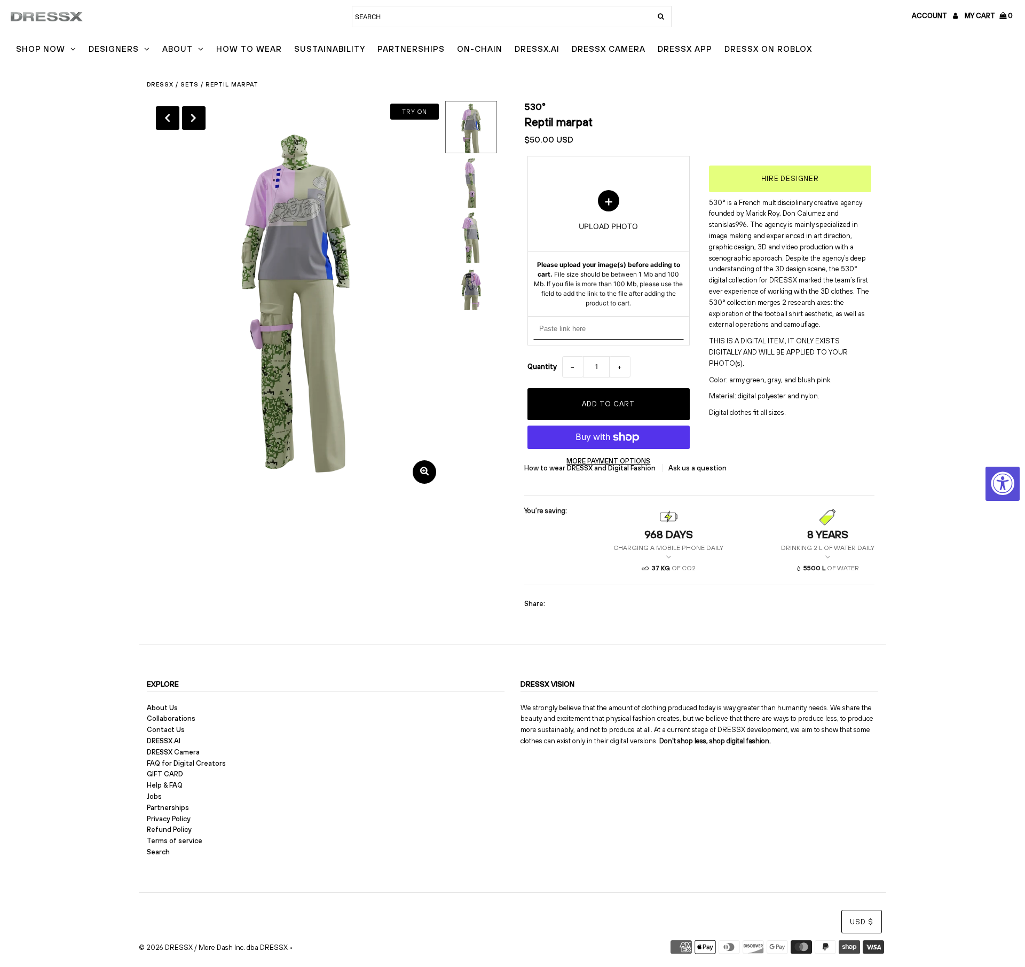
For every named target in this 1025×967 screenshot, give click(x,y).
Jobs (154, 796)
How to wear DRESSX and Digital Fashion (590, 468)
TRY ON (414, 111)
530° (535, 106)
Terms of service (174, 841)
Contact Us (166, 730)
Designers (114, 48)
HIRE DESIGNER (790, 179)
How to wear (249, 48)
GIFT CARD (165, 774)
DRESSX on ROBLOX (768, 48)
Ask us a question (697, 468)
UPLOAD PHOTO (608, 248)
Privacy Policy (169, 819)
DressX (160, 84)
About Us (162, 708)
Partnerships (411, 48)
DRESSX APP (685, 48)
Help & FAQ (165, 785)
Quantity (542, 367)
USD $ (861, 922)
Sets (189, 84)
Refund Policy (169, 830)
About (177, 48)
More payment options (608, 461)
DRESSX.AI (537, 48)
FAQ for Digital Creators (186, 763)
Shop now (40, 48)
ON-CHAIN (479, 48)
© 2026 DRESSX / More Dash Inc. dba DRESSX (213, 948)
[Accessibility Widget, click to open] (1002, 484)
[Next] (194, 118)
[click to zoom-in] (424, 472)
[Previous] (167, 118)
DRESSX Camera (608, 48)
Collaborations (171, 718)
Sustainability (329, 48)
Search (158, 852)
